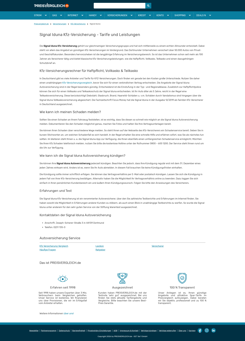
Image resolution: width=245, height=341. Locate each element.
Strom (38, 15)
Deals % (201, 15)
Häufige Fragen (48, 250)
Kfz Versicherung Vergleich (54, 246)
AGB (115, 331)
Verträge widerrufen (167, 331)
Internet (73, 15)
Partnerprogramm (48, 331)
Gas (54, 15)
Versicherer (158, 246)
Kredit (142, 15)
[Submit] (148, 5)
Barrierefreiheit (78, 331)
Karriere (192, 331)
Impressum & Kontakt (129, 331)
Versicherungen (117, 15)
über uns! (69, 313)
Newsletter (34, 331)
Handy (93, 15)
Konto (160, 15)
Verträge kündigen (149, 331)
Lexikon (100, 246)
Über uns (182, 331)
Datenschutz (64, 331)
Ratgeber (100, 250)
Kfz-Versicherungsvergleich (77, 82)
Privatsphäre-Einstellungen (99, 331)
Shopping (180, 15)
